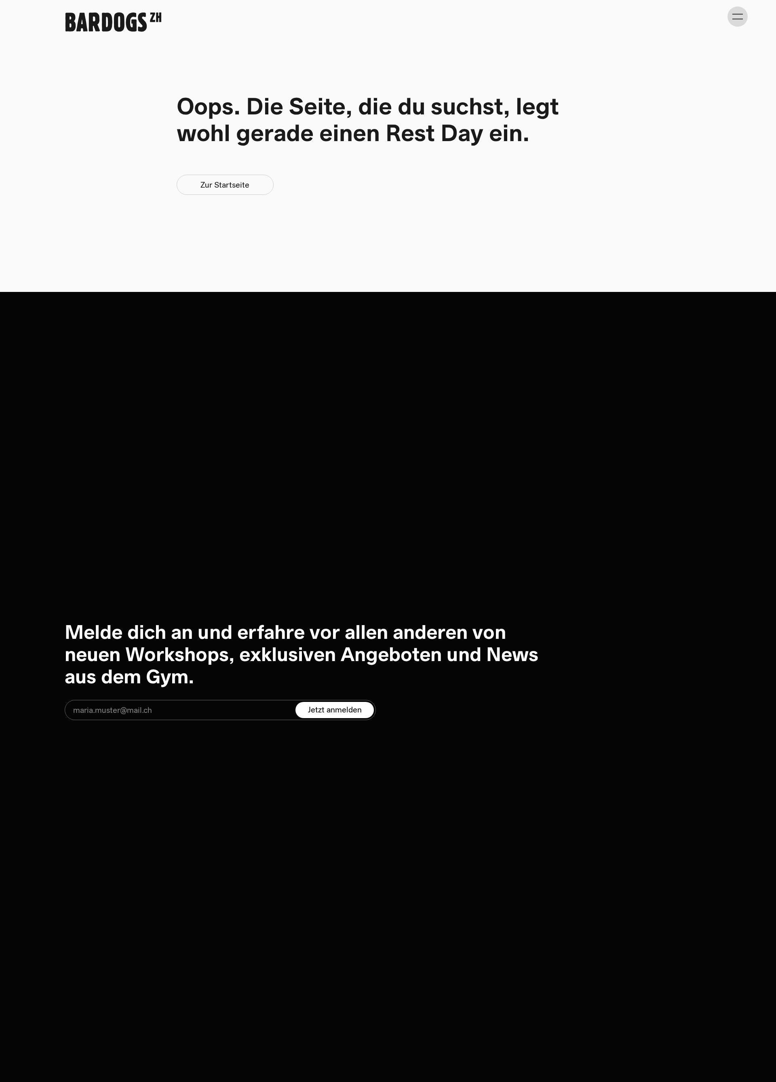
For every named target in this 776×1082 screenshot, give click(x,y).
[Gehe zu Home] (113, 22)
